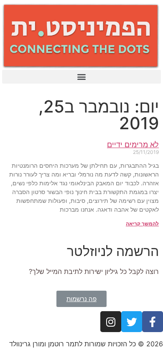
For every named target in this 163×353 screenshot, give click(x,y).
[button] (81, 77)
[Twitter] (131, 321)
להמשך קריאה (142, 223)
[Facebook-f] (152, 321)
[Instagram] (110, 321)
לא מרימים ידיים (133, 144)
